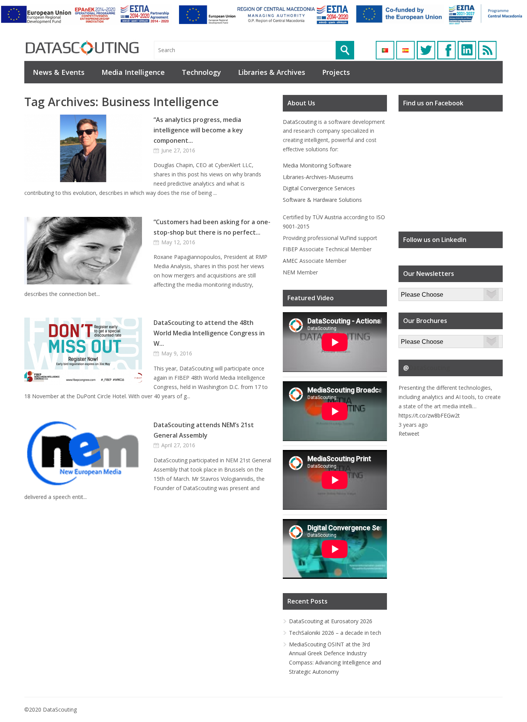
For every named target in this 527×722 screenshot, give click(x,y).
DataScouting (300, 121)
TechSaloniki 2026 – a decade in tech (335, 632)
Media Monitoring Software (317, 165)
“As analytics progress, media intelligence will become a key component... (198, 130)
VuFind (348, 238)
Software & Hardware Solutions (322, 199)
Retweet (409, 433)
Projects (336, 72)
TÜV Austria (327, 217)
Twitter (426, 50)
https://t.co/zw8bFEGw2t (429, 415)
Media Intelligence (133, 72)
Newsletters (414, 292)
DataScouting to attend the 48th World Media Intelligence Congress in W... (209, 333)
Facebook (446, 50)
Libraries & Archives (271, 72)
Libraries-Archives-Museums (318, 177)
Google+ (467, 50)
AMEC (290, 260)
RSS (487, 50)
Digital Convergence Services (319, 188)
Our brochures (416, 339)
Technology (201, 72)
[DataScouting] (82, 48)
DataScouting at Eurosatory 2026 (330, 621)
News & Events (58, 72)
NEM (289, 272)
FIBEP (290, 249)
